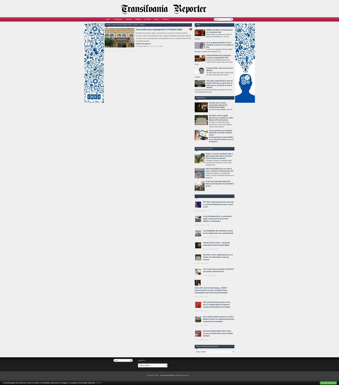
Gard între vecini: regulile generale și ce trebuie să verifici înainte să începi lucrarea (221, 118)
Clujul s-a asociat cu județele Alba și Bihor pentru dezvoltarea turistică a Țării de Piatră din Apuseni (219, 156)
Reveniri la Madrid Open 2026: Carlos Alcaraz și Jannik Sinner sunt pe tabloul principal (218, 333)
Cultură (147, 19)
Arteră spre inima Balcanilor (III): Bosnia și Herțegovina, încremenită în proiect (220, 184)
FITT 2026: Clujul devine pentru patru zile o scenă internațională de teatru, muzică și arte (218, 204)
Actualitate (117, 19)
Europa (138, 19)
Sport (156, 19)
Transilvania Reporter (167, 375)
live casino (221, 109)
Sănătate (165, 19)
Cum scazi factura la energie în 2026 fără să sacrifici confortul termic (220, 133)
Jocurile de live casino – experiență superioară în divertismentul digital (218, 105)
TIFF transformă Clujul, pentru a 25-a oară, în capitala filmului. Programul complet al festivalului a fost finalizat (216, 304)
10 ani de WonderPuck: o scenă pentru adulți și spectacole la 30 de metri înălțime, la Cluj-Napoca (217, 218)
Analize (129, 19)
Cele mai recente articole (206, 196)
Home (108, 19)
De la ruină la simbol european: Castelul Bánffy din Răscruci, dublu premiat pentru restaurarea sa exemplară (218, 319)
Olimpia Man (142, 46)
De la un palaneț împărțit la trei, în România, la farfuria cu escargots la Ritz (219, 45)
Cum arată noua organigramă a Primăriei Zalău (159, 29)
